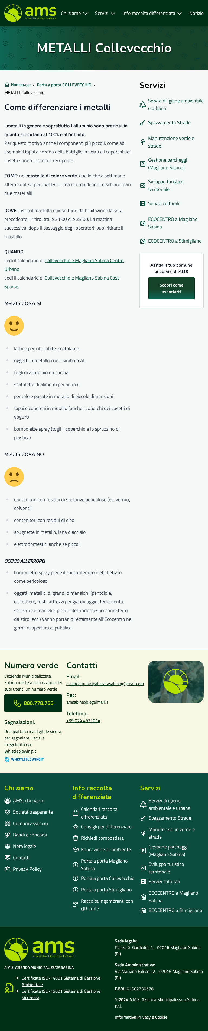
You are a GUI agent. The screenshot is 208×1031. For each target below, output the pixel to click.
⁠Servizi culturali (163, 203)
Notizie (196, 13)
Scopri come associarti (171, 288)
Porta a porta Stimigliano (106, 889)
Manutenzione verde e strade (171, 141)
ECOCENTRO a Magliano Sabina (173, 222)
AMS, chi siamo (28, 800)
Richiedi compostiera (102, 838)
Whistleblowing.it (20, 751)
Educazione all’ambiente (106, 849)
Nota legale (24, 846)
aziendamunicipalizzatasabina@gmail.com (105, 683)
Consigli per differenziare (106, 826)
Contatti (21, 857)
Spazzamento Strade (169, 122)
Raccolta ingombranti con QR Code (107, 904)
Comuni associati (30, 823)
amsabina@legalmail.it (87, 702)
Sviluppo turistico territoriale (166, 185)
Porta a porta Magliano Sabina (104, 864)
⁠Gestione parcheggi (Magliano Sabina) (167, 163)
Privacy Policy (27, 869)
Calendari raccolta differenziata (99, 813)
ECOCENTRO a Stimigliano (175, 241)
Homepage (21, 84)
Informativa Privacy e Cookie (141, 1017)
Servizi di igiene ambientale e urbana (176, 104)
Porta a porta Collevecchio (108, 878)
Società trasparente (33, 812)
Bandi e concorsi (30, 834)
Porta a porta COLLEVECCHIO (64, 85)
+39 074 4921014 (83, 720)
